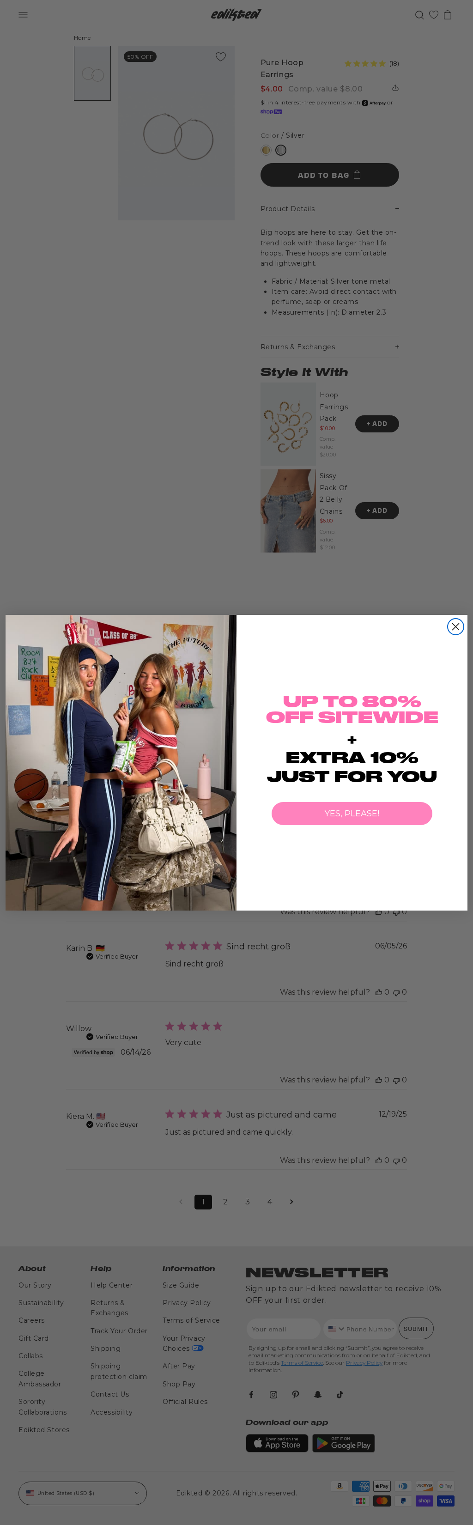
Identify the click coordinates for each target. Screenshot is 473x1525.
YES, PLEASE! (352, 813)
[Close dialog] (456, 627)
